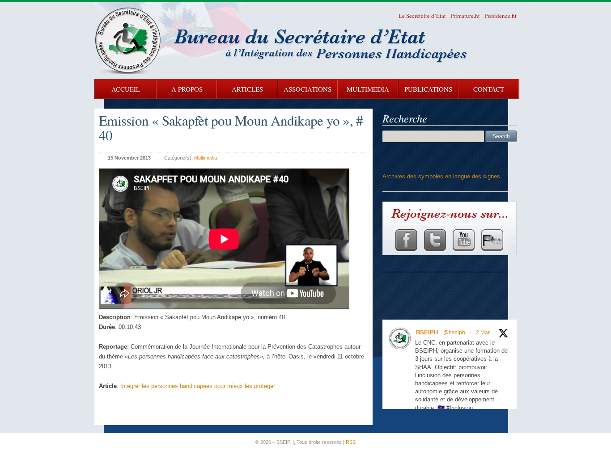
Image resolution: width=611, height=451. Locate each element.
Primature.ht (465, 16)
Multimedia (368, 88)
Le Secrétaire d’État (422, 16)
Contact (488, 88)
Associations (307, 88)
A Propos (187, 88)
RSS (351, 442)
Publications (428, 88)
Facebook (406, 239)
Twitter (434, 239)
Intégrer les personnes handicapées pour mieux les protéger (197, 386)
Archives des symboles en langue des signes (441, 176)
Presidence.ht (500, 16)
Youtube (463, 239)
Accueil (125, 88)
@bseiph (454, 332)
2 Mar (483, 332)
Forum (491, 239)
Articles (247, 88)
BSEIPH (427, 332)
